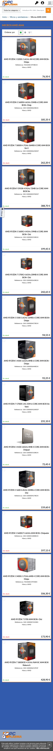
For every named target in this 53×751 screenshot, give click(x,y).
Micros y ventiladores (19, 17)
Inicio (4, 17)
